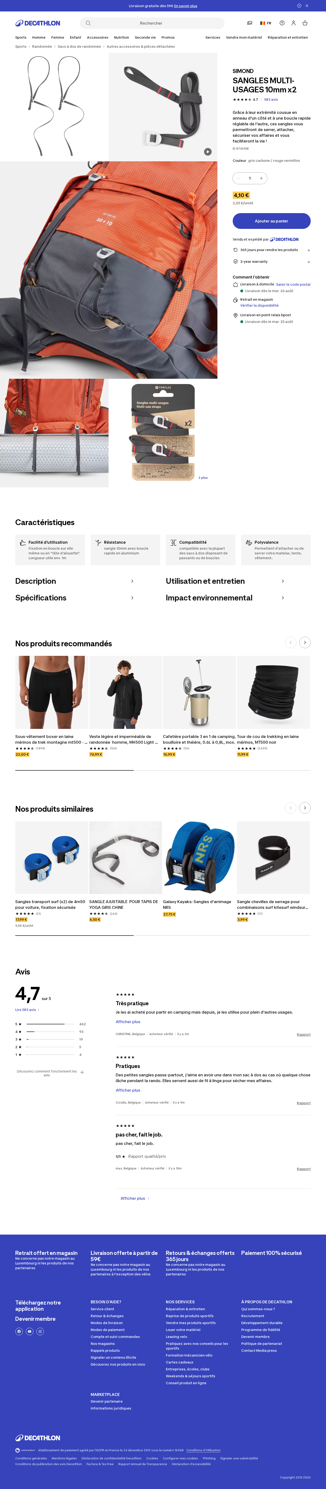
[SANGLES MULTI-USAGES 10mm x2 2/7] (54, 107)
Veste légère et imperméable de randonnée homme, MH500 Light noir (122, 739)
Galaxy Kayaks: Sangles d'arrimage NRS (197, 904)
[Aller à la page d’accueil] (37, 23)
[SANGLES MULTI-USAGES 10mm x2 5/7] (163, 433)
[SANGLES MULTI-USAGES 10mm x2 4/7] (54, 433)
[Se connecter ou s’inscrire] (293, 23)
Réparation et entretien (288, 37)
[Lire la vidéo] (208, 152)
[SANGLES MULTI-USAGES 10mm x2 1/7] (163, 107)
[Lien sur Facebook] (19, 1331)
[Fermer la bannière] (307, 6)
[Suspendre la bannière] (299, 6)
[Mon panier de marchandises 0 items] (305, 23)
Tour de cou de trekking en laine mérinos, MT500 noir (268, 739)
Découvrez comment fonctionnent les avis (47, 1073)
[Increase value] (261, 178)
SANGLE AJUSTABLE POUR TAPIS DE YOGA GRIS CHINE (124, 904)
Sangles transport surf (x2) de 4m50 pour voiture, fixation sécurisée (50, 904)
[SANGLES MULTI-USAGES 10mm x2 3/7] (108, 270)
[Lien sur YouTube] (29, 1331)
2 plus (203, 477)
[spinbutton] (250, 178)
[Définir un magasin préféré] (249, 23)
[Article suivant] (305, 642)
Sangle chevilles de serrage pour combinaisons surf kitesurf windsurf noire (272, 904)
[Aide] (282, 23)
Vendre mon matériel (244, 37)
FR (269, 23)
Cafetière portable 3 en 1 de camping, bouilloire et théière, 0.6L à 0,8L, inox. (199, 739)
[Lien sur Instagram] (40, 1331)
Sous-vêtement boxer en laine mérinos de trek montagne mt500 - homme (49, 739)
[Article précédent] (290, 642)
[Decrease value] (238, 178)
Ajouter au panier (271, 221)
